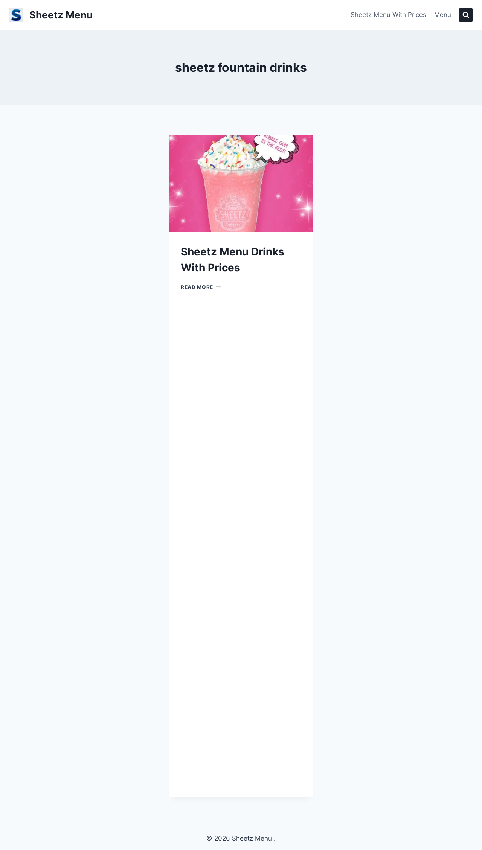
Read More (201, 287)
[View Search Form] (466, 15)
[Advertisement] (400, 466)
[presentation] (241, 183)
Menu (442, 14)
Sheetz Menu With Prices (388, 14)
